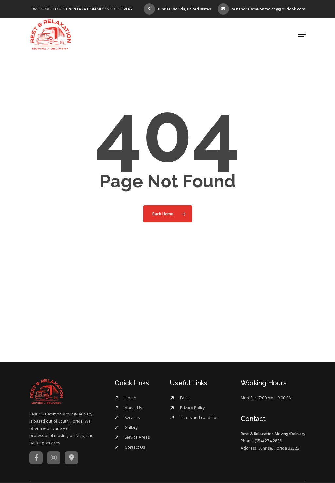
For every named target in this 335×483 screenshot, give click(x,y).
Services (132, 417)
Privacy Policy (192, 408)
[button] (302, 34)
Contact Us (135, 447)
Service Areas (137, 437)
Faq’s (184, 398)
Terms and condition (199, 417)
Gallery (131, 427)
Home (130, 398)
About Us (133, 408)
